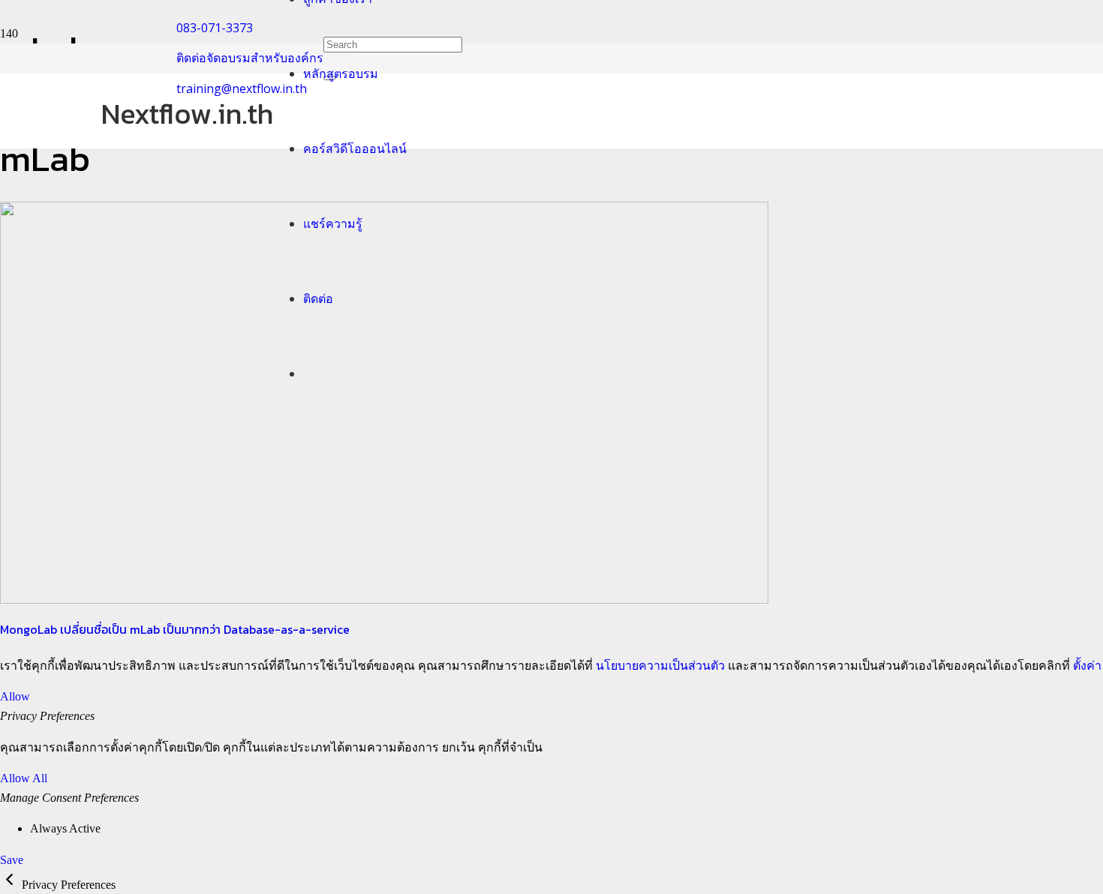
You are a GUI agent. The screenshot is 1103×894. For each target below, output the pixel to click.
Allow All (23, 778)
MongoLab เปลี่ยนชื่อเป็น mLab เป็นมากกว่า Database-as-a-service (175, 629)
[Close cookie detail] (11, 884)
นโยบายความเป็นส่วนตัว (660, 665)
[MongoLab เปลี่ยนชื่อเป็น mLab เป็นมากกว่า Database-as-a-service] (384, 599)
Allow (15, 696)
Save (11, 860)
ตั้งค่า (1087, 665)
